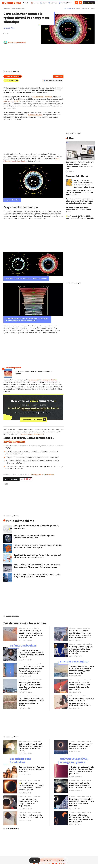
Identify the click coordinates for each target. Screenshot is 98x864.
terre (6, 484)
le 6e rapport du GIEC (11, 101)
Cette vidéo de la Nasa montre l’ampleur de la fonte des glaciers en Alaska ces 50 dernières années (37, 566)
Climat (92, 8)
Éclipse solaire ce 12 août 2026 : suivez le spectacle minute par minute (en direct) (30, 747)
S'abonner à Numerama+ (32, 420)
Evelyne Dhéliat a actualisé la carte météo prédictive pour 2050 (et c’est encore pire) (38, 546)
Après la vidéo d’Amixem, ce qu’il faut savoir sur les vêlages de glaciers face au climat (37, 575)
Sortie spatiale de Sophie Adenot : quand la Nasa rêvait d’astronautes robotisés (80, 650)
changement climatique (18, 97)
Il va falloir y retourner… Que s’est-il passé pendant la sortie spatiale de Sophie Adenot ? (31, 653)
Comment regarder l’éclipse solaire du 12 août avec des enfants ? (31, 769)
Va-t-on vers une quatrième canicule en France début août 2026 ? (78, 209)
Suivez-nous (58, 76)
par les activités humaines (42, 97)
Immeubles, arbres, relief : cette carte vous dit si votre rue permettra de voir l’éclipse (81, 802)
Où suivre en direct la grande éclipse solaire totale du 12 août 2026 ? (80, 785)
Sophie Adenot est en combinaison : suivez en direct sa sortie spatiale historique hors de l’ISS (80, 634)
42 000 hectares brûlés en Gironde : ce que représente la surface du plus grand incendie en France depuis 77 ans (84, 183)
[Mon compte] (76, 2)
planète (24, 112)
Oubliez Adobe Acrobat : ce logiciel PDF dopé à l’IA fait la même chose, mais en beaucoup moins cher (80, 165)
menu (25, 3)
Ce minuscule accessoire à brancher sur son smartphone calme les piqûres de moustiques (81, 701)
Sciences (70, 8)
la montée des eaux (35, 115)
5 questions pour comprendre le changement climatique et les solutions (34, 536)
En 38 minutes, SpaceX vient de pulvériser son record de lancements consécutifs (80, 685)
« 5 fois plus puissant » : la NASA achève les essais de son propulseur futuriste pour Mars (81, 770)
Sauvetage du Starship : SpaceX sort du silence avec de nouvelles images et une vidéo (30, 685)
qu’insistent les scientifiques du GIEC (43, 380)
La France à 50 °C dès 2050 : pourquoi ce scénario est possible (80, 217)
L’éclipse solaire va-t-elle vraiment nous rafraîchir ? (31, 816)
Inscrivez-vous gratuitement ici (32, 434)
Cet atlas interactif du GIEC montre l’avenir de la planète (35, 373)
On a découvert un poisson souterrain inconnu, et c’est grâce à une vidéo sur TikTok (31, 701)
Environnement (81, 8)
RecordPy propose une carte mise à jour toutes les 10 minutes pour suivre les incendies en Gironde (79, 201)
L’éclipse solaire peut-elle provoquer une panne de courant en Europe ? (32, 457)
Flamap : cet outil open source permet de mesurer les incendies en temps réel (79, 192)
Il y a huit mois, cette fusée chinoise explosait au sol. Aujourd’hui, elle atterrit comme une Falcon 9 (31, 669)
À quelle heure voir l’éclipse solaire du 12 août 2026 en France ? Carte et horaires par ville (31, 786)
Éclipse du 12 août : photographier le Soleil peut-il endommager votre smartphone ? (81, 818)
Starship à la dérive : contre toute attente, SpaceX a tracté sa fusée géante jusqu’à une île (81, 669)
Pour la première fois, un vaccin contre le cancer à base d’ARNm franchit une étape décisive (31, 634)
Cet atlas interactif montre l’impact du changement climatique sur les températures (37, 556)
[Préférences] (80, 2)
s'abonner (89, 3)
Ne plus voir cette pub (11, 71)
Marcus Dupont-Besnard (17, 42)
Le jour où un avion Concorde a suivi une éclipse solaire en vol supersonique (28, 802)
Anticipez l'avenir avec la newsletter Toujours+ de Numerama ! (36, 527)
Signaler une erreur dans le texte (42, 474)
